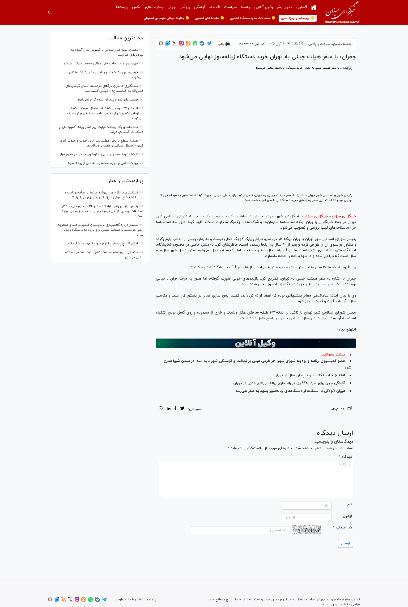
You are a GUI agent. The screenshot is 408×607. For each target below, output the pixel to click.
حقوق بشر (285, 7)
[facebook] (175, 409)
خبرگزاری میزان (344, 216)
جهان (171, 7)
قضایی (301, 7)
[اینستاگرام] (181, 44)
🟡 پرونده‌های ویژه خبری (297, 18)
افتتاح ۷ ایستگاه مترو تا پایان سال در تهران (309, 375)
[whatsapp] (161, 409)
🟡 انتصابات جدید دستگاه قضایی (252, 18)
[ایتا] (188, 44)
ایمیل (347, 516)
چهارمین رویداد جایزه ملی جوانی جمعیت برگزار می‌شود (100, 63)
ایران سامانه (331, 604)
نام (349, 504)
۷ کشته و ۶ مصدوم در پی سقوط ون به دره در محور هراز (99, 154)
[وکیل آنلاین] (256, 343)
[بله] (202, 45)
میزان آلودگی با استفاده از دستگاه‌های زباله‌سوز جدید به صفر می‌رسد (290, 391)
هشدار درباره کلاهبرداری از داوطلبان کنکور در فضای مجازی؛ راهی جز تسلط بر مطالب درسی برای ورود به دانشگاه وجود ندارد (100, 230)
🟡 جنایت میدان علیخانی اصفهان (166, 18)
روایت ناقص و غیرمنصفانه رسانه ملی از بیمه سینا (103, 163)
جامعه (246, 7)
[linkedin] (168, 409)
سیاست (230, 7)
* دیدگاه (345, 456)
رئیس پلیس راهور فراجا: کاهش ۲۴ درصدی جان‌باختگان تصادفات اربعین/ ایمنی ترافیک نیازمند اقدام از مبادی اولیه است (102, 211)
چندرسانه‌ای (154, 7)
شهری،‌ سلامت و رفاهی (324, 44)
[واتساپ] (195, 44)
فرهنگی (199, 7)
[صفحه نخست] (314, 6)
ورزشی (184, 7)
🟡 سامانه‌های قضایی (209, 18)
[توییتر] (174, 44)
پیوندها (122, 7)
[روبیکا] (160, 44)
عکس (136, 7)
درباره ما (120, 599)
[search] (50, 12)
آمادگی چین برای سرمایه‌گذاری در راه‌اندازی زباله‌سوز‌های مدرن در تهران (289, 383)
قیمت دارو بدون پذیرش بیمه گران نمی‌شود (107, 99)
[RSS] (63, 601)
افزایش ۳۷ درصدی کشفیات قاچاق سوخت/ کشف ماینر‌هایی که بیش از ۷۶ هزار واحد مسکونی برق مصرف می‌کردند (105, 113)
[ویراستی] (167, 44)
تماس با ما (135, 599)
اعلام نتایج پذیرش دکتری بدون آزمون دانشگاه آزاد (102, 243)
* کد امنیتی (342, 527)
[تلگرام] (208, 44)
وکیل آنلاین (263, 7)
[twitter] (182, 409)
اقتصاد (214, 7)
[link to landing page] (342, 12)
